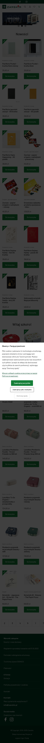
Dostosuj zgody (22, 396)
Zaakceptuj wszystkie (22, 383)
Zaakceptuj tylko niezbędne (22, 390)
